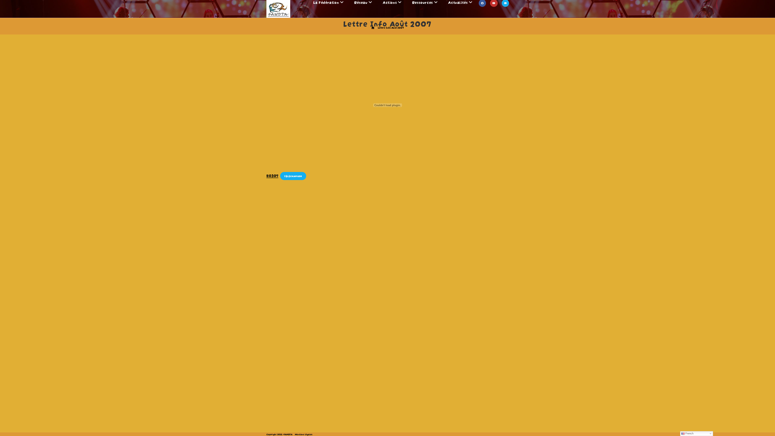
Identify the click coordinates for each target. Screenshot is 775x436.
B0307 (272, 175)
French (689, 433)
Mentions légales (303, 434)
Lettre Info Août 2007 (391, 27)
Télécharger (293, 176)
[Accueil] (372, 27)
